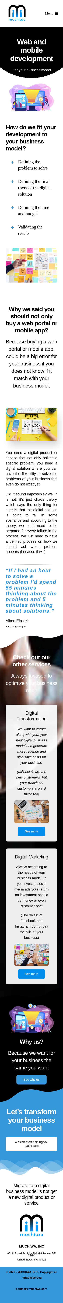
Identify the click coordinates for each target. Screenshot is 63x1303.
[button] (31, 165)
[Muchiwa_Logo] (17, 5)
